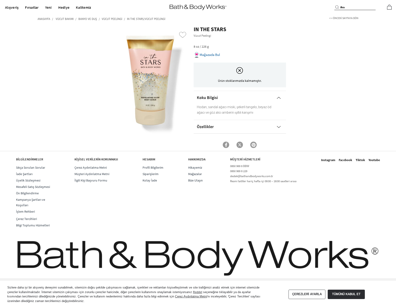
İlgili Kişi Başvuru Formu (90, 180)
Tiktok (360, 160)
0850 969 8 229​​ (238, 171)
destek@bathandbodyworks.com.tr (251, 176)
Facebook (345, 160)
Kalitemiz (83, 7)
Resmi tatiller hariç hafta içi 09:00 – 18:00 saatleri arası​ (263, 181)
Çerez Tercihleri (26, 219)
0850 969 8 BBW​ (239, 166)
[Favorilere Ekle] (182, 35)
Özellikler (205, 126)
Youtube (374, 160)
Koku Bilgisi (207, 97)
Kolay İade (150, 180)
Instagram (328, 160)
